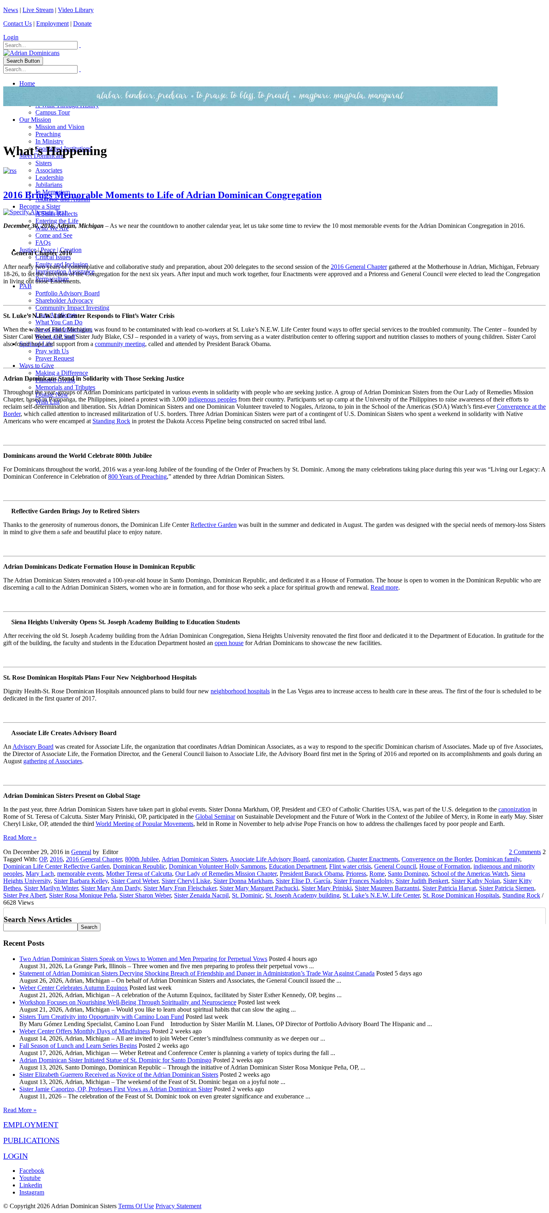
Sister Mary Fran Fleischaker (179, 888)
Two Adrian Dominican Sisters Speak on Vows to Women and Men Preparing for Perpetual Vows (143, 958)
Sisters (43, 163)
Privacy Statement (178, 1206)
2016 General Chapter (359, 266)
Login (10, 37)
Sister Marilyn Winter (51, 888)
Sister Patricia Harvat (449, 888)
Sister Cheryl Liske (186, 880)
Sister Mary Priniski (326, 888)
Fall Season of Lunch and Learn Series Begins (78, 1045)
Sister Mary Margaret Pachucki (258, 888)
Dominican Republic (139, 866)
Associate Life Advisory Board (269, 859)
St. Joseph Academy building (303, 895)
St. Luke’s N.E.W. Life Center (381, 895)
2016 (56, 859)
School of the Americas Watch (469, 873)
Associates (48, 170)
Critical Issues (53, 257)
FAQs (43, 242)
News (10, 9)
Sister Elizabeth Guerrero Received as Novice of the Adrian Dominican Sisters (118, 1074)
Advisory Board (32, 746)
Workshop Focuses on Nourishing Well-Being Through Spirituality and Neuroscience (127, 1002)
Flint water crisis (350, 866)
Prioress (356, 873)
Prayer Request (54, 358)
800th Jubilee (142, 859)
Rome (377, 873)
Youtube (30, 1177)
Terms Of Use (136, 1206)
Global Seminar (215, 816)
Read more (384, 587)
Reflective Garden (214, 524)
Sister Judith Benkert (421, 880)
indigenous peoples (212, 399)
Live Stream (38, 9)
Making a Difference (61, 372)
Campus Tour (52, 112)
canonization (514, 809)
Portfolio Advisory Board (67, 293)
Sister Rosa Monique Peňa (82, 895)
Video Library (76, 9)
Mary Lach (40, 873)
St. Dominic (247, 895)
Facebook (31, 1170)
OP (43, 859)
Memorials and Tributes (65, 387)
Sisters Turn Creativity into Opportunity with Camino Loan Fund (101, 1016)
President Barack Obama (311, 873)
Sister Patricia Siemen (506, 888)
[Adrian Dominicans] (31, 52)
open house (229, 642)
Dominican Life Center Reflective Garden (56, 866)
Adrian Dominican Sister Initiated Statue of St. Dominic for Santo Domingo (115, 1060)
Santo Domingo (408, 873)
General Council (395, 866)
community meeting (120, 343)
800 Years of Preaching (137, 476)
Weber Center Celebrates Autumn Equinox (73, 987)
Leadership (49, 177)
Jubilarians (48, 184)
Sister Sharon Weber (145, 895)
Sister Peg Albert (24, 895)
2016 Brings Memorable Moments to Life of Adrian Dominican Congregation (162, 195)
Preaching (48, 134)
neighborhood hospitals (240, 691)
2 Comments (525, 851)
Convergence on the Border (436, 859)
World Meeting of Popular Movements (144, 823)
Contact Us (17, 23)
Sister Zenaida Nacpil (201, 895)
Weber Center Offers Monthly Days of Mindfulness (84, 1031)
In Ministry (49, 141)
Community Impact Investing (72, 307)
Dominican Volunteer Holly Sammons (217, 866)
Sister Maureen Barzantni (387, 888)
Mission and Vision (59, 126)
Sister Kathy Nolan (475, 880)
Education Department (297, 866)
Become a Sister (39, 206)
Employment (52, 23)
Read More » (20, 837)
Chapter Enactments (372, 859)
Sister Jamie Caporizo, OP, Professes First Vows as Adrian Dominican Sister (115, 1089)
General (81, 851)
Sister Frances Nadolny (363, 880)
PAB (25, 286)
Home (27, 83)
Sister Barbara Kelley (81, 880)
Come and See (53, 235)
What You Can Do (58, 322)
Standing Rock (111, 421)
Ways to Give (36, 365)
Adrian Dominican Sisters (194, 859)
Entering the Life (56, 220)
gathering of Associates (52, 761)
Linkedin (30, 1185)
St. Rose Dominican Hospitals (461, 895)
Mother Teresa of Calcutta (139, 873)
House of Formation (444, 866)
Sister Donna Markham (242, 880)
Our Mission (35, 119)
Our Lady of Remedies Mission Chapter (226, 873)
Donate (82, 23)
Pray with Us (52, 351)
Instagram (31, 1192)
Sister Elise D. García (303, 880)
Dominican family (497, 859)
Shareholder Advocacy (64, 300)
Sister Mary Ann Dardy (110, 888)
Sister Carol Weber (134, 880)
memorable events (80, 873)
